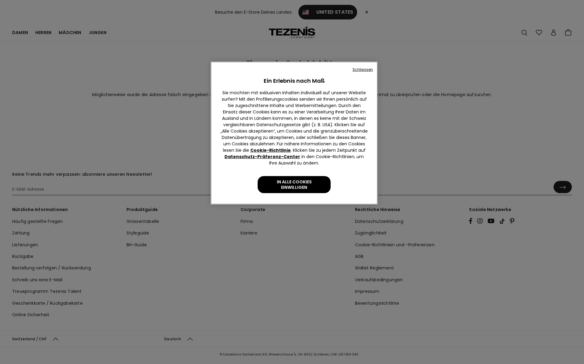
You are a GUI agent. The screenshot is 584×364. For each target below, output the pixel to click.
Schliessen (363, 69)
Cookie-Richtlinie (270, 150)
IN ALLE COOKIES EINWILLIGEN (294, 184)
